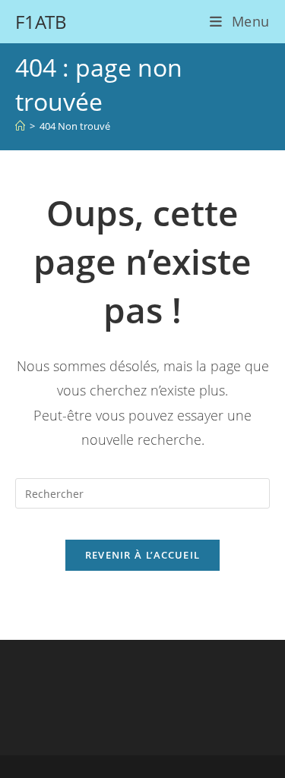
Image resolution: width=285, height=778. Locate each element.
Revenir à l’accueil (143, 555)
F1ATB (41, 21)
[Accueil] (20, 126)
